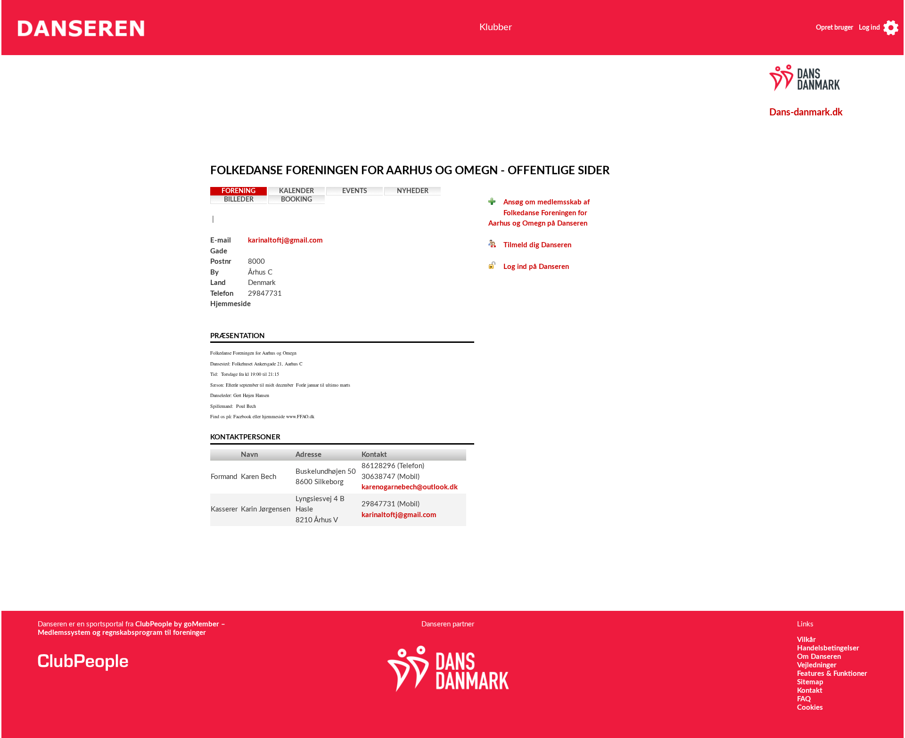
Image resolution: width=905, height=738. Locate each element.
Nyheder (412, 191)
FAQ (804, 699)
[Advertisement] (429, 107)
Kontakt (810, 690)
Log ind (869, 27)
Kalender (296, 191)
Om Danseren (819, 656)
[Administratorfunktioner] (890, 27)
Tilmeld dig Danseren (533, 245)
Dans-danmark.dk (806, 112)
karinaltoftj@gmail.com (285, 240)
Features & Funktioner (832, 673)
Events (354, 191)
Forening (238, 191)
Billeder (239, 199)
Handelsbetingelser (828, 648)
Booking (296, 199)
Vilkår (806, 639)
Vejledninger (817, 665)
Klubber (495, 27)
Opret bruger (834, 27)
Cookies (810, 707)
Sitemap (810, 682)
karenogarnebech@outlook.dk (410, 487)
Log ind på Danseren (532, 266)
